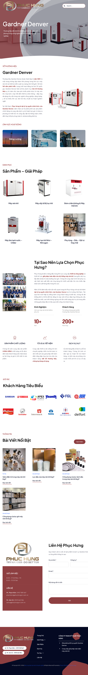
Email (51, 571)
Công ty (73, 560)
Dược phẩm (44, 139)
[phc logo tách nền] (18, 634)
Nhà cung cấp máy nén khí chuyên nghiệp (34, 665)
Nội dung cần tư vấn (55, 582)
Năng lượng (15, 139)
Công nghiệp (72, 139)
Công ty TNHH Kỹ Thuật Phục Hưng (68, 665)
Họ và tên (52, 560)
